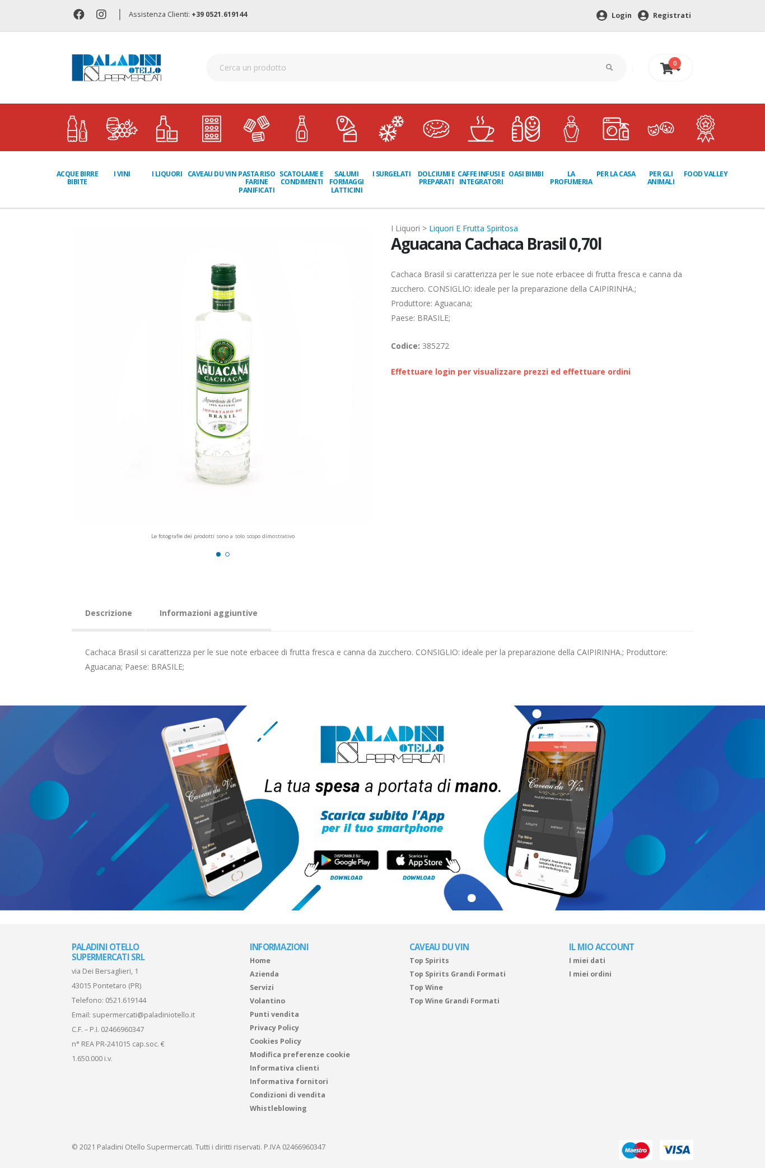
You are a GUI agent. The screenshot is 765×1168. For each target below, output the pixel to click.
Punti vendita (274, 1014)
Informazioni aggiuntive (209, 613)
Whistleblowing (278, 1108)
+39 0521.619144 (219, 14)
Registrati (671, 15)
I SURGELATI (391, 174)
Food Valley (706, 174)
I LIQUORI (167, 174)
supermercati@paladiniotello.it (143, 1015)
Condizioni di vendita (287, 1095)
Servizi (262, 987)
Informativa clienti (284, 1068)
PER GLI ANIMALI (661, 177)
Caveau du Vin (212, 174)
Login (621, 15)
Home (260, 960)
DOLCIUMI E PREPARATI (436, 177)
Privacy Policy (274, 1027)
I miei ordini (590, 974)
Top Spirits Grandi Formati (457, 974)
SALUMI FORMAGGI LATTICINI (346, 182)
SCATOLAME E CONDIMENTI (301, 177)
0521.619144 (125, 1000)
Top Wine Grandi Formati (454, 1001)
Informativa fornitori (289, 1081)
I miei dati (587, 960)
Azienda (264, 974)
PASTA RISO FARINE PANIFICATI (256, 182)
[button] (218, 554)
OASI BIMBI (526, 174)
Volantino (267, 1001)
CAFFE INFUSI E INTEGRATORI (481, 177)
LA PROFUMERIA (571, 177)
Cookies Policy (275, 1041)
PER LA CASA (616, 174)
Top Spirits (429, 960)
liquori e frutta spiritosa (473, 228)
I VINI (122, 174)
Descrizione (108, 613)
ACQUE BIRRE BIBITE (78, 177)
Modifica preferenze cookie (300, 1054)
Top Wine (426, 987)
